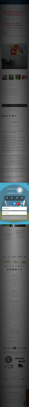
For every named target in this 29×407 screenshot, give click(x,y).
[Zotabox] (28, 223)
